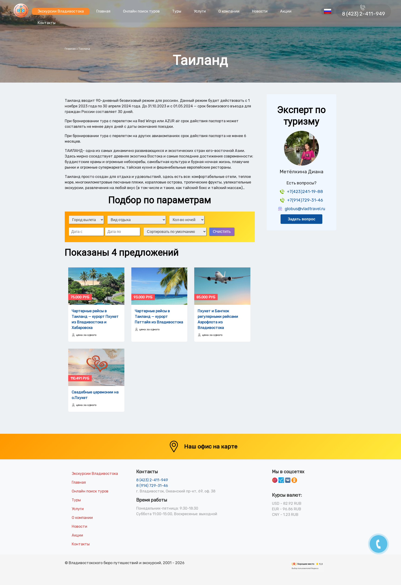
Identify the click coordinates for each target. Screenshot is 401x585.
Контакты (46, 23)
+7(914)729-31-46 (305, 200)
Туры (176, 11)
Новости (260, 11)
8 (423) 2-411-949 (363, 14)
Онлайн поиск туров (141, 11)
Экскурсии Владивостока (61, 11)
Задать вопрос (301, 219)
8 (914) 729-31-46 (152, 485)
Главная (103, 11)
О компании (228, 11)
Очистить (222, 231)
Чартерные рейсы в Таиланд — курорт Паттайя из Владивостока (159, 316)
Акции (285, 11)
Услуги (200, 11)
